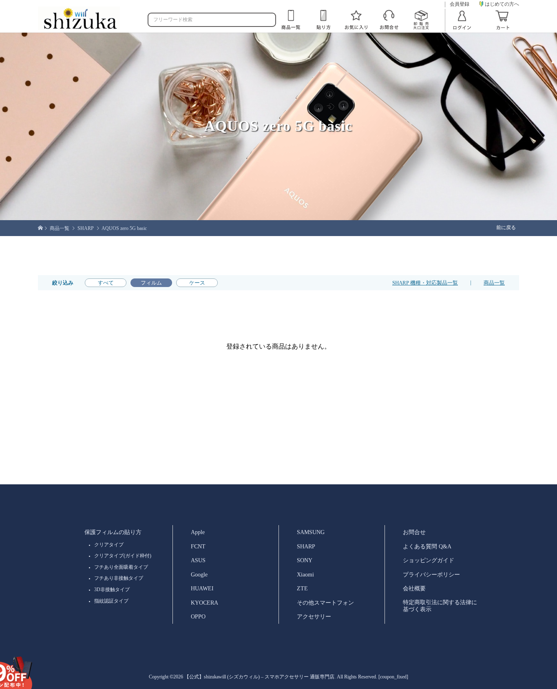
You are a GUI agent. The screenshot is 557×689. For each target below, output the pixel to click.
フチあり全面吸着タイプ (121, 567)
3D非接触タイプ (112, 589)
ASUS (198, 560)
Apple (198, 532)
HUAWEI (202, 588)
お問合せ (414, 532)
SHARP (306, 546)
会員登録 (459, 4)
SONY (304, 560)
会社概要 (414, 588)
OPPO (198, 616)
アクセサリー (314, 616)
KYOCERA (204, 602)
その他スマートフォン (325, 602)
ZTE (302, 588)
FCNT (198, 546)
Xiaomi (305, 574)
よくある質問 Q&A (427, 546)
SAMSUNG (311, 532)
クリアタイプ (109, 544)
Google (199, 574)
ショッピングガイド (428, 560)
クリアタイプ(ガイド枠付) (122, 555)
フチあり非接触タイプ (118, 578)
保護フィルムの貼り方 (112, 532)
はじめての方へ (502, 4)
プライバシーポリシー (431, 574)
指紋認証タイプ (111, 600)
